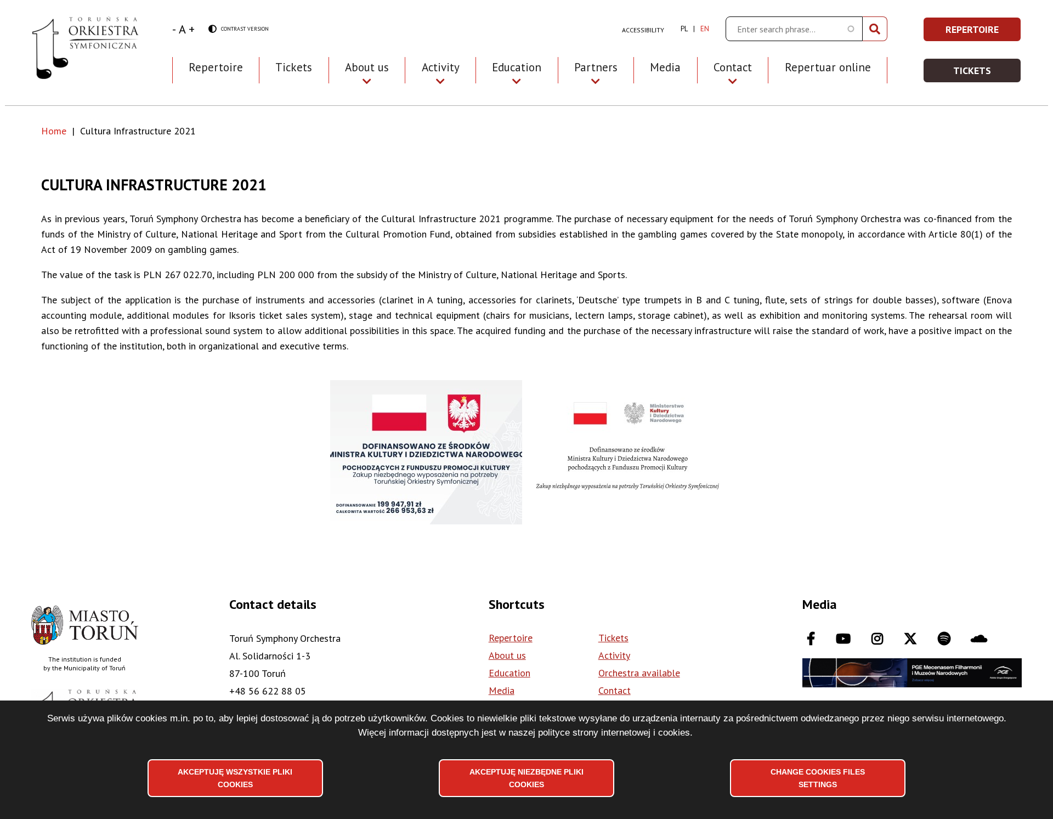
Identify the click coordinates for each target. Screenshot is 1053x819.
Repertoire (216, 67)
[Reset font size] (182, 29)
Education (509, 673)
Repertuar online (828, 67)
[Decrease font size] (174, 29)
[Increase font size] (192, 29)
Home (53, 131)
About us (507, 655)
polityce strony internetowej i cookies (614, 732)
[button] (426, 452)
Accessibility (643, 30)
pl (684, 28)
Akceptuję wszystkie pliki (235, 777)
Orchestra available (639, 673)
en (704, 28)
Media (665, 67)
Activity (614, 655)
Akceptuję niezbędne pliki (526, 777)
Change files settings (818, 777)
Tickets (293, 67)
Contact (614, 690)
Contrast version (238, 29)
